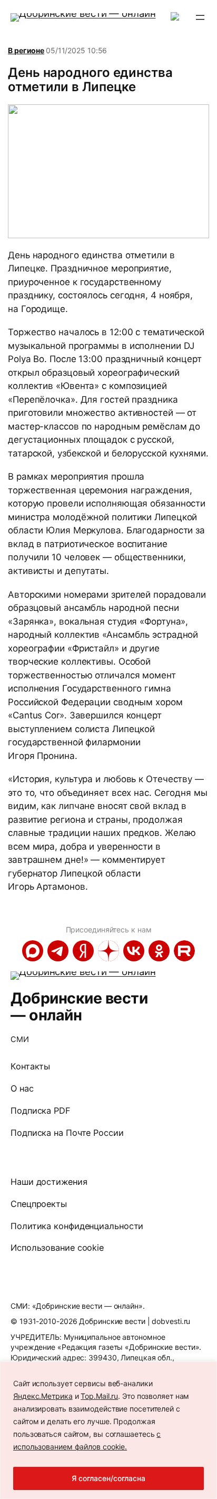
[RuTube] (184, 950)
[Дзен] (108, 950)
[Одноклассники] (159, 950)
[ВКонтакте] (133, 950)
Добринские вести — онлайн (79, 1006)
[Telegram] (57, 950)
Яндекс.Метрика (43, 1395)
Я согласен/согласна (108, 1478)
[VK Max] (32, 950)
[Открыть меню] (200, 17)
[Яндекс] (83, 950)
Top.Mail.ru (99, 1395)
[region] (108, 1430)
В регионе (26, 50)
